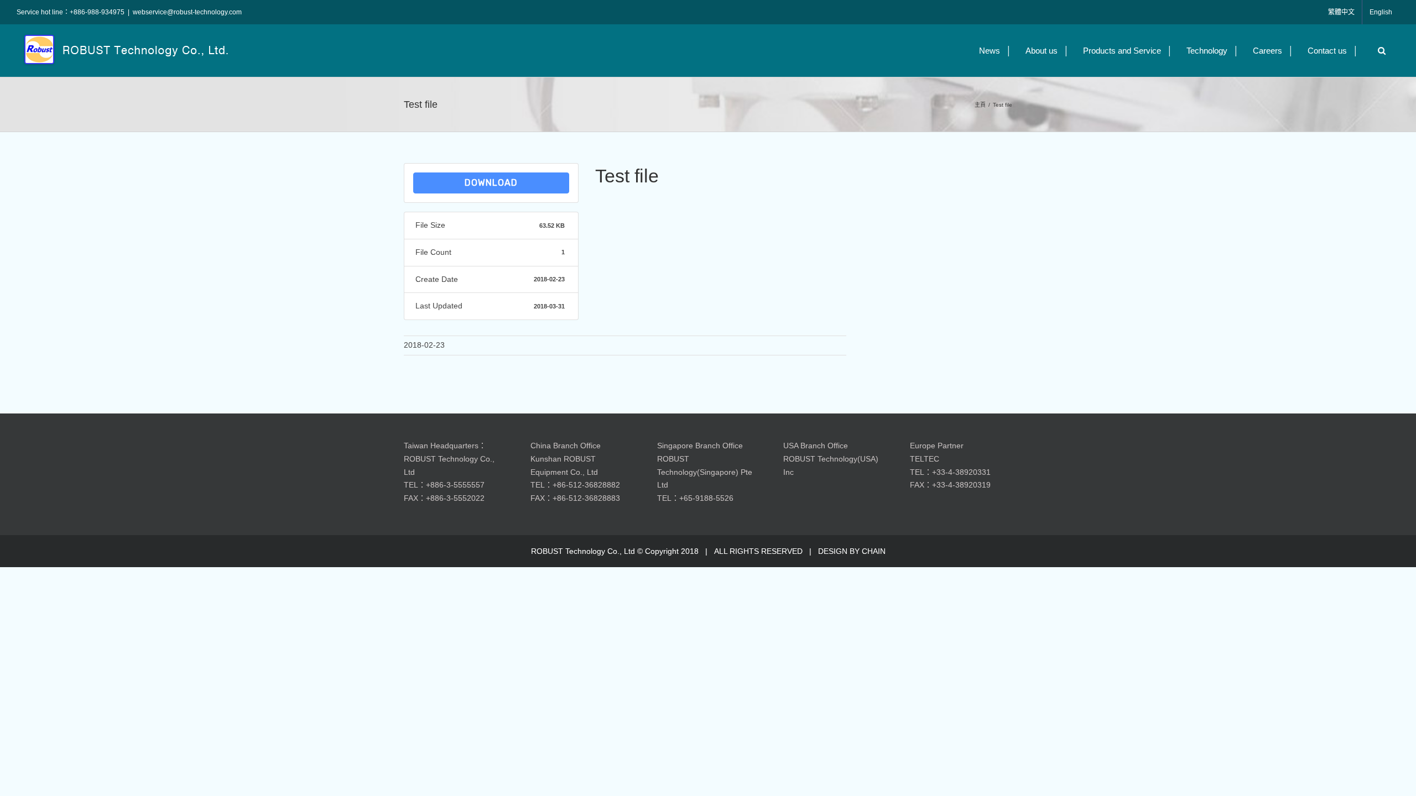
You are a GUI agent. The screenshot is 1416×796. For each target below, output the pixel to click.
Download (491, 182)
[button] (1379, 50)
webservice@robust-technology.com (187, 12)
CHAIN (874, 551)
